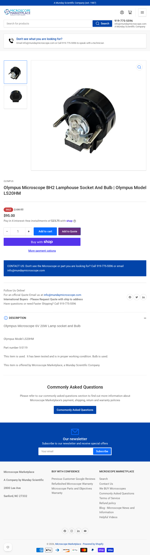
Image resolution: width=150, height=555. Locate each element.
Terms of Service (109, 498)
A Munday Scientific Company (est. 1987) (75, 2)
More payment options (42, 250)
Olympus (8, 181)
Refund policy (107, 503)
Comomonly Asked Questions (75, 410)
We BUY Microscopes (112, 488)
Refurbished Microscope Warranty (72, 483)
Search (105, 23)
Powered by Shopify (93, 544)
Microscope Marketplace (68, 544)
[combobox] (58, 23)
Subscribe (102, 451)
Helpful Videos (108, 517)
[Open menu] (142, 12)
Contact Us (106, 483)
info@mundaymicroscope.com (62, 295)
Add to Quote (69, 231)
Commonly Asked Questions (116, 493)
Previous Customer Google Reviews (73, 479)
